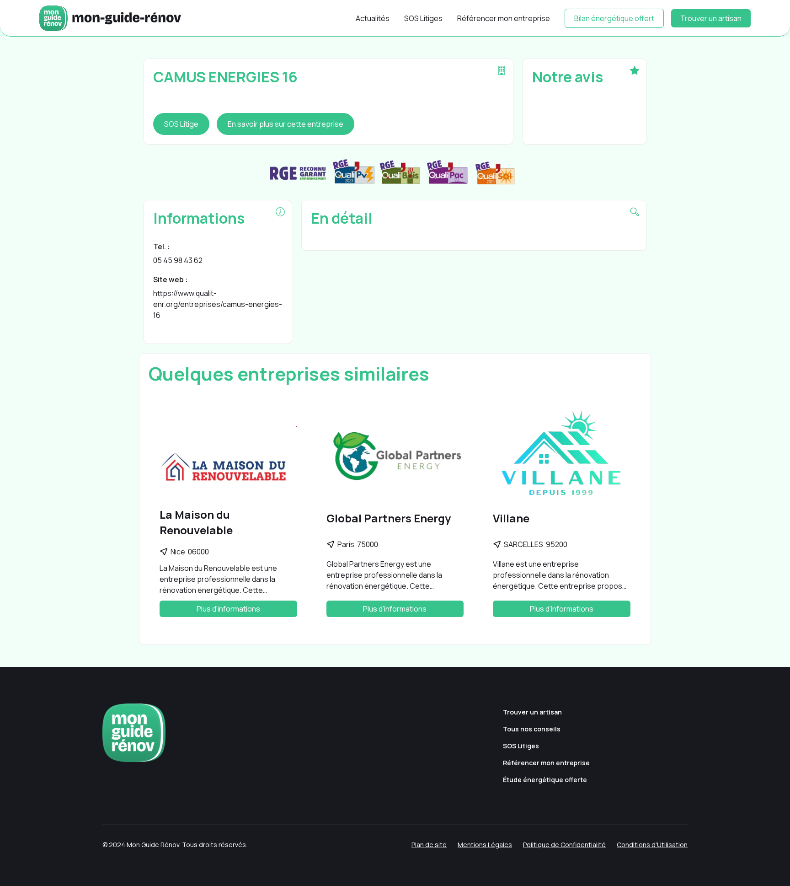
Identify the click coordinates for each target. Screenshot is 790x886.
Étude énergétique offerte (545, 779)
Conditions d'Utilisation (652, 844)
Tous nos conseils (531, 729)
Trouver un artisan (711, 18)
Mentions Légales (485, 844)
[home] (110, 18)
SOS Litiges (423, 18)
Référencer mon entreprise (503, 18)
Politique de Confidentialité (564, 844)
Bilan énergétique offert (614, 18)
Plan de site (429, 844)
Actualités (373, 18)
